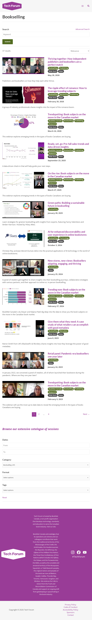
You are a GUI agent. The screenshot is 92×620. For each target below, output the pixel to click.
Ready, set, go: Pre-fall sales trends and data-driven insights (68, 145)
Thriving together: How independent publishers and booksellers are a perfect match (67, 61)
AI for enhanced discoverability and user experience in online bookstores (67, 233)
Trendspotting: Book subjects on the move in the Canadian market (67, 116)
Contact (70, 615)
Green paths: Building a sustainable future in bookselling (66, 204)
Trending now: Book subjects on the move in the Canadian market (66, 291)
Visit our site (51, 527)
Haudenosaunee (52, 547)
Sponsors (70, 612)
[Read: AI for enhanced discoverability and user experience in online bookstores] (23, 238)
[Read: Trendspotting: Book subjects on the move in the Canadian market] (23, 121)
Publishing (64, 68)
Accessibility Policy (70, 610)
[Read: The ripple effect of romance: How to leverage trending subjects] (23, 94)
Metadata (63, 331)
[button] (88, 6)
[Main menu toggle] (82, 5)
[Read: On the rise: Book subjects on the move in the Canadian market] (23, 180)
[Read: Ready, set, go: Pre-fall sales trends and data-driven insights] (23, 150)
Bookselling (53, 68)
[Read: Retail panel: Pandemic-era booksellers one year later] (23, 360)
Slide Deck (53, 71)
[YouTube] (85, 552)
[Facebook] (79, 552)
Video (61, 71)
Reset (4, 497)
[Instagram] (73, 552)
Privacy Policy (70, 604)
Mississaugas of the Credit (44, 544)
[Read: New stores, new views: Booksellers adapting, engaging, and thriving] (23, 267)
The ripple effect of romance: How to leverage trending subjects (67, 89)
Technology (64, 238)
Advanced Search (83, 29)
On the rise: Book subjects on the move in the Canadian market (68, 175)
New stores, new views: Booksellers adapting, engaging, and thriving (67, 262)
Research (52, 124)
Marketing (64, 94)
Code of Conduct (70, 607)
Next (86, 414)
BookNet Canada (55, 121)
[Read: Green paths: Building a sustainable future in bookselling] (23, 209)
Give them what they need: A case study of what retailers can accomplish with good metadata (68, 324)
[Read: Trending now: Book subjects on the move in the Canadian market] (23, 296)
